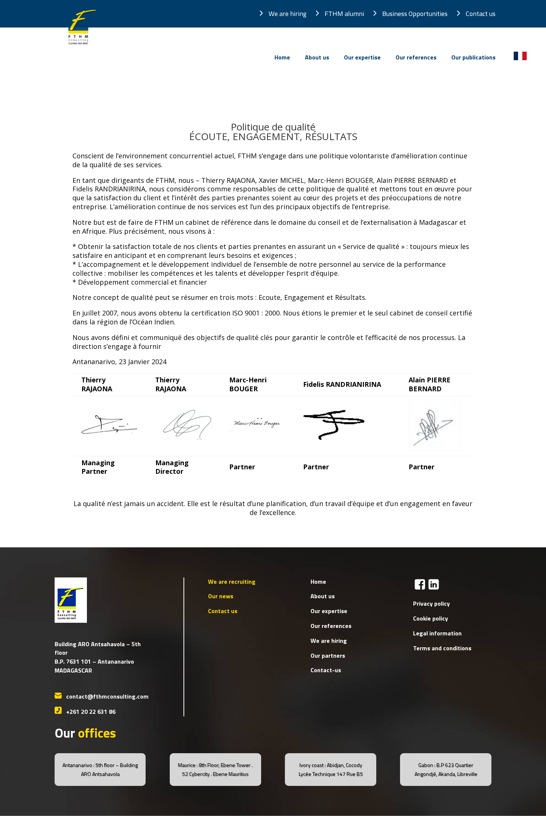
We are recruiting (232, 581)
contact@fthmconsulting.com (107, 696)
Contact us (480, 14)
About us (317, 58)
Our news (220, 596)
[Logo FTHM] (81, 47)
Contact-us (326, 670)
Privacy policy (431, 603)
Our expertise (362, 58)
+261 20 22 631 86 (91, 711)
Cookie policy (430, 618)
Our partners (328, 655)
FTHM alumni (344, 14)
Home (282, 58)
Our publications (473, 58)
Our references (416, 58)
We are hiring (287, 14)
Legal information (437, 633)
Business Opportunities (415, 14)
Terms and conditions (442, 648)
